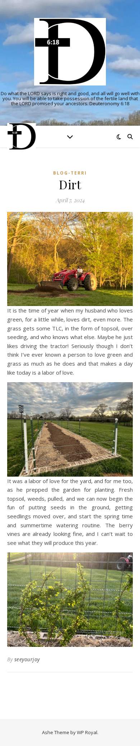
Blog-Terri (70, 173)
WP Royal (87, 732)
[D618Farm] (70, 51)
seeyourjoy (27, 659)
